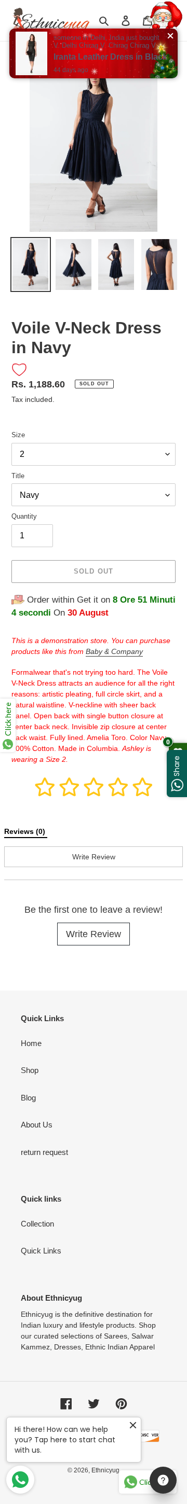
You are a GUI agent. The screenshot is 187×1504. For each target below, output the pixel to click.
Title (17, 476)
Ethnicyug (105, 1470)
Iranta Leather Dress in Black (110, 56)
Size (18, 435)
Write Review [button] (93, 857)
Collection (37, 1223)
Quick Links (41, 1250)
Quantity (24, 516)
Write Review (93, 934)
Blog (28, 1097)
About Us (36, 1124)
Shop (29, 1070)
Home (31, 1043)
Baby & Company (114, 651)
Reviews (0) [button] (25, 831)
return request (44, 1152)
